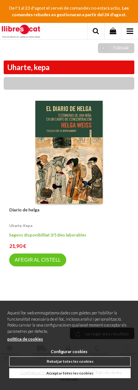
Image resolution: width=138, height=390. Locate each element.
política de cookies (25, 338)
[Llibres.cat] (21, 32)
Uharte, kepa (20, 225)
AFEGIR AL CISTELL (38, 260)
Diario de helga (24, 210)
